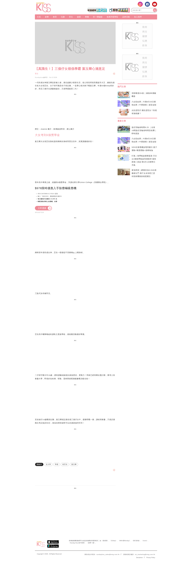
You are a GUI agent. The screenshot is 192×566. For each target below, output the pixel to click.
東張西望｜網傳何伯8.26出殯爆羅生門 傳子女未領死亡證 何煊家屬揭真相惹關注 (144, 173)
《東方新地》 (136, 540)
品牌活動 (126, 17)
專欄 (87, 17)
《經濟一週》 (91, 543)
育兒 (71, 17)
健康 (79, 17)
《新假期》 (105, 540)
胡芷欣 (64, 464)
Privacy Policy (150, 557)
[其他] (114, 74)
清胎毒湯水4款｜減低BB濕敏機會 (144, 94)
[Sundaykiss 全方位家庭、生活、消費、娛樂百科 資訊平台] (53, 7)
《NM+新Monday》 (124, 540)
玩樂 (63, 17)
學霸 (56, 464)
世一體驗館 (97, 17)
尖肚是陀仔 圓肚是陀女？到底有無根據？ (144, 111)
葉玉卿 (73, 464)
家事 (47, 17)
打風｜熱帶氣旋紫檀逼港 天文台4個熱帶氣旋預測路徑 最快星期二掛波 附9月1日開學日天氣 (144, 160)
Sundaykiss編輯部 (41, 77)
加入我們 (138, 17)
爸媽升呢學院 (112, 17)
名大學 (48, 464)
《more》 (145, 540)
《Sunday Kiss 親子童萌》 (77, 543)
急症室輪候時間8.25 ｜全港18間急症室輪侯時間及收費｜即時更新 (144, 130)
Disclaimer (139, 557)
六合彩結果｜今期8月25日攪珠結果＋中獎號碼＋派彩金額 (144, 103)
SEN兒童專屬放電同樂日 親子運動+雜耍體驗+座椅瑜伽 (144, 148)
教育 (55, 17)
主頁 (39, 17)
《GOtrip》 (113, 540)
